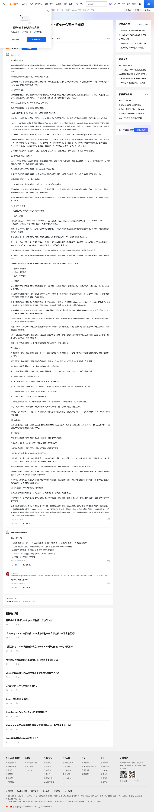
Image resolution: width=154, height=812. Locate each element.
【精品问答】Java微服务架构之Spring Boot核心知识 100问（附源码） (40, 646)
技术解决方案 (68, 762)
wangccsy (15, 573)
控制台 (134, 4)
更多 (146, 94)
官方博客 (60, 10)
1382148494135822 (19, 532)
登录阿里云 (36, 39)
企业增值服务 (106, 766)
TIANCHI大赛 (76, 10)
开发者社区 (17, 601)
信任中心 (104, 782)
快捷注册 (15, 39)
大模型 (24, 4)
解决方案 (38, 4)
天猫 (35, 796)
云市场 (58, 4)
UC (106, 796)
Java (15, 598)
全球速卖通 (42, 796)
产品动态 (47, 770)
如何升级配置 (124, 39)
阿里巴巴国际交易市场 (57, 796)
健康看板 (104, 778)
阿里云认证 (67, 778)
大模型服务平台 (31, 762)
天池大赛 (66, 774)
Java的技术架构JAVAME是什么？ (22, 738)
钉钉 (119, 796)
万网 (97, 796)
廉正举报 (34, 791)
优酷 (114, 796)
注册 (140, 4)
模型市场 (28, 770)
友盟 (110, 796)
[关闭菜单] (4, 4)
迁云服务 (104, 770)
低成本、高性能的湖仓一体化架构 (131, 109)
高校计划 (85, 770)
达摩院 (131, 796)
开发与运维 (26, 601)
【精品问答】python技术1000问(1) (132, 47)
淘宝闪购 (17, 798)
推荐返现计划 (87, 774)
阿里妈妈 (75, 796)
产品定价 (47, 774)
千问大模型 (29, 766)
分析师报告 (10, 782)
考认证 (67, 10)
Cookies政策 (22, 791)
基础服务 (104, 762)
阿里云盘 (9, 798)
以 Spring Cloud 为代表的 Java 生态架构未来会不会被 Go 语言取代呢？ (41, 633)
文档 (123, 4)
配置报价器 (48, 778)
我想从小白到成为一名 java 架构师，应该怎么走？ (30, 620)
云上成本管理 (49, 782)
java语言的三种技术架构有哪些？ (22, 685)
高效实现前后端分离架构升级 (130, 105)
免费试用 (47, 766)
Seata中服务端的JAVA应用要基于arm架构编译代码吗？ (33, 672)
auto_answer (16, 55)
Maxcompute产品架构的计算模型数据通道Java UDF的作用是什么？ (39, 725)
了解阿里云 (79, 4)
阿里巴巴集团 (11, 796)
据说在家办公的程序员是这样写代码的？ (134, 34)
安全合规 (9, 778)
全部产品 (47, 762)
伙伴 (65, 4)
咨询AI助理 (141, 130)
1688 (69, 796)
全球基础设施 (11, 766)
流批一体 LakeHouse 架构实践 (130, 118)
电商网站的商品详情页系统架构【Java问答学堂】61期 (32, 659)
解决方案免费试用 (89, 766)
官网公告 (104, 774)
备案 (128, 4)
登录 (148, 4)
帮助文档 (66, 766)
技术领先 (9, 770)
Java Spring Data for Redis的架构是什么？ (27, 712)
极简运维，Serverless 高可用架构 (131, 113)
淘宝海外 (138, 796)
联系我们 (57, 791)
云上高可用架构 (125, 100)
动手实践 (52, 10)
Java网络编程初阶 (126, 65)
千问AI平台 (28, 796)
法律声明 (9, 791)
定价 (52, 4)
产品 (31, 4)
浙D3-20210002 (94, 801)
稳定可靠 (9, 774)
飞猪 (82, 796)
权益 (46, 4)
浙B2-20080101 (61, 801)
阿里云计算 (89, 796)
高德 (101, 796)
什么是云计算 (11, 762)
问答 (33, 601)
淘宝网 (20, 796)
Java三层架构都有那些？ (18, 699)
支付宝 (125, 796)
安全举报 (45, 791)
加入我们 (68, 791)
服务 (71, 4)
